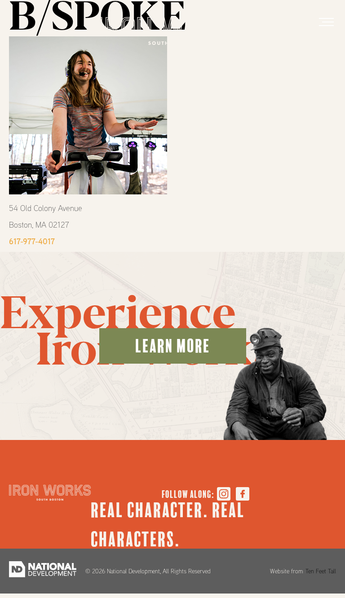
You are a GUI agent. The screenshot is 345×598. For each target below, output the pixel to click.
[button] (326, 22)
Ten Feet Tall (320, 571)
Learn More (172, 346)
